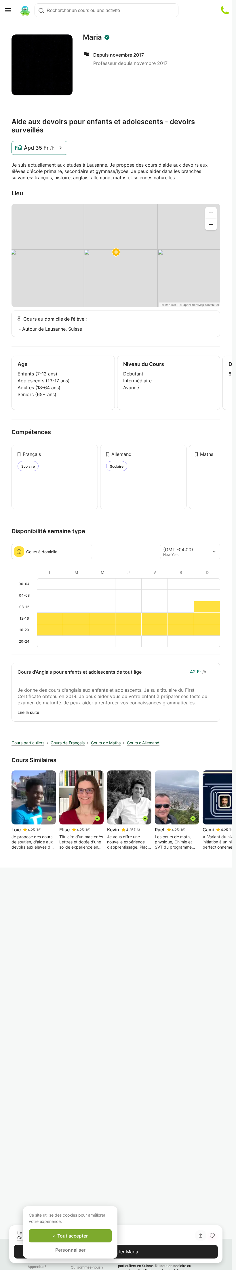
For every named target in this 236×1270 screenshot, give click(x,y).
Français (32, 454)
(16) (38, 830)
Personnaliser (70, 1250)
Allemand (121, 454)
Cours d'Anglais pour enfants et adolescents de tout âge (80, 672)
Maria (92, 37)
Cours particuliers (28, 742)
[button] (212, 1235)
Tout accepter (72, 1236)
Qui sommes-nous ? (87, 1267)
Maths (206, 454)
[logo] (25, 10)
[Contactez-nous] (225, 10)
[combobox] (106, 10)
